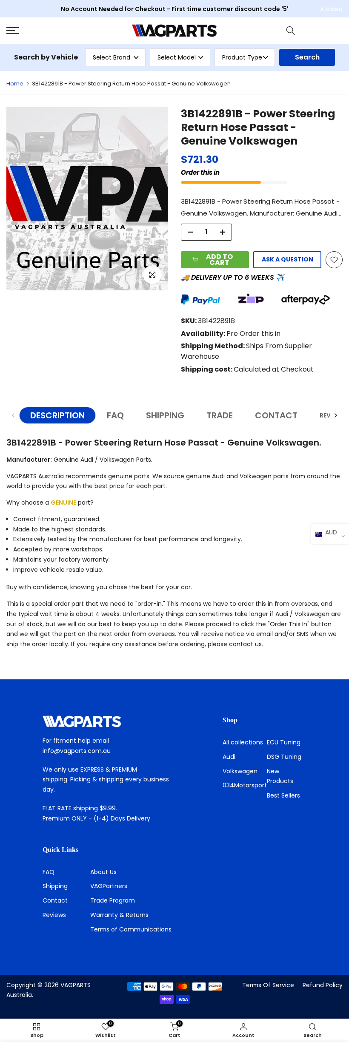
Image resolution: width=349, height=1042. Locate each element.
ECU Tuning (283, 742)
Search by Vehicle (46, 57)
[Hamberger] (58, 30)
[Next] (335, 415)
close (19, 9)
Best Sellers (283, 795)
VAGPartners (108, 886)
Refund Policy (323, 985)
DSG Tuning (284, 756)
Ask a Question (287, 259)
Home (14, 83)
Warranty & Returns (119, 915)
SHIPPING (165, 415)
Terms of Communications (131, 929)
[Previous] (13, 415)
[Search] (290, 30)
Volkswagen (240, 771)
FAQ (115, 415)
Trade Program (112, 900)
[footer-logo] (107, 721)
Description (57, 415)
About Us (103, 872)
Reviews (54, 915)
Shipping (55, 886)
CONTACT (276, 415)
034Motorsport (245, 785)
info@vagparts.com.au (77, 751)
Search (307, 57)
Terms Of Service (268, 985)
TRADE (219, 415)
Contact (55, 900)
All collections (243, 742)
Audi (229, 756)
